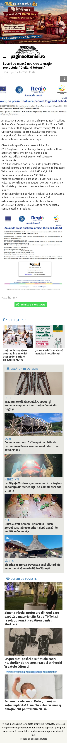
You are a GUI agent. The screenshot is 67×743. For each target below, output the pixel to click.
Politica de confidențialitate (33, 739)
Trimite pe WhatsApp (32, 304)
